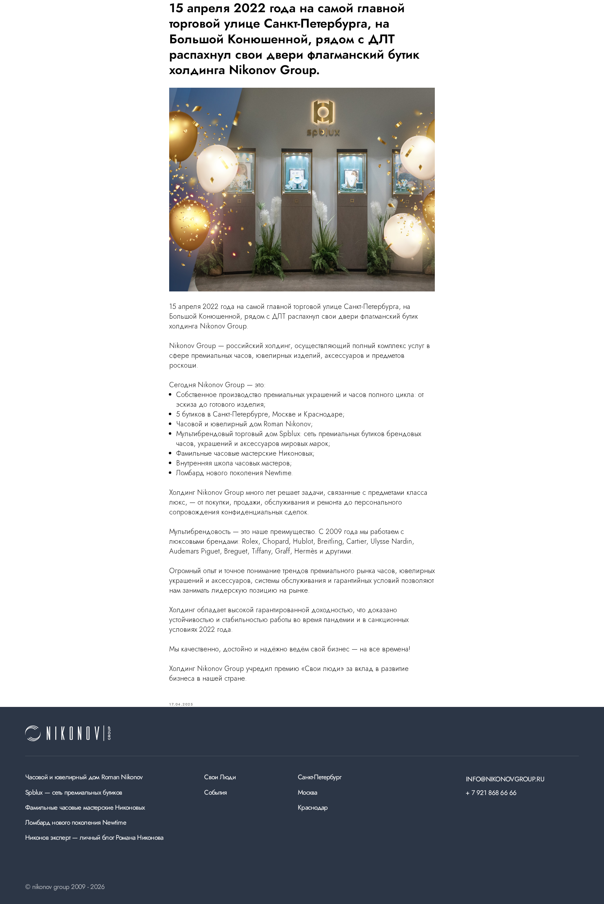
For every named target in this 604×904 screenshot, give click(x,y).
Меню (569, 18)
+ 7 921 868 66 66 (491, 792)
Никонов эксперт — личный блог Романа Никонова (94, 837)
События (215, 792)
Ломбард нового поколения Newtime (75, 822)
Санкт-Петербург (319, 777)
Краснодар (313, 807)
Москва (307, 792)
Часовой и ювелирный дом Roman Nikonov (83, 777)
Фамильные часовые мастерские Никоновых (85, 807)
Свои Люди (220, 777)
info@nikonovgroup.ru (505, 779)
